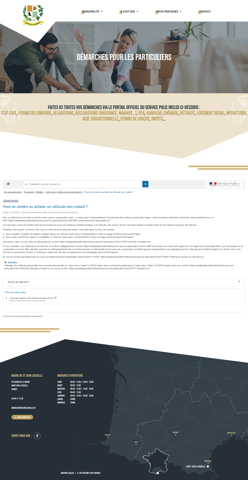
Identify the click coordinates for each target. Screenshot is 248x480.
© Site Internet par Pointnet (88, 473)
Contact (205, 11)
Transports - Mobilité (34, 192)
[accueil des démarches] (8, 183)
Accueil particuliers (13, 192)
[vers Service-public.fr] (225, 184)
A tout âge (128, 11)
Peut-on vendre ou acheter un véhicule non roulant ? (109, 192)
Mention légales (67, 473)
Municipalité (90, 11)
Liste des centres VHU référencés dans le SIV (32, 298)
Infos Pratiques (167, 11)
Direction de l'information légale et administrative (23, 316)
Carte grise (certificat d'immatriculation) (64, 192)
